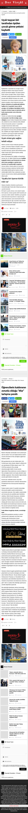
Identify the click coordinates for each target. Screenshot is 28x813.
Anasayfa (5, 11)
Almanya (10, 378)
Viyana (15, 303)
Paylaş (5, 34)
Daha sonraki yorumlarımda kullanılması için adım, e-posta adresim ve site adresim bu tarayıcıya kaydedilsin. (14, 358)
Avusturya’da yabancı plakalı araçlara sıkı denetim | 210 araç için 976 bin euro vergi (17, 7)
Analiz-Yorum (13, 265)
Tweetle (12, 34)
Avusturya (13, 287)
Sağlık (14, 11)
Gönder (19, 34)
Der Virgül (6, 208)
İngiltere (10, 11)
